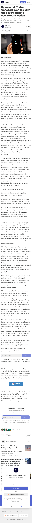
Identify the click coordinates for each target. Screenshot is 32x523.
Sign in (28, 2)
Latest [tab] (7, 441)
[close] (27, 468)
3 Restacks (19, 429)
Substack (8, 519)
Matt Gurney (11, 453)
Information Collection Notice (21, 500)
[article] (16, 450)
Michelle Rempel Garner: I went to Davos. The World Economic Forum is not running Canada (12, 461)
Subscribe (23, 2)
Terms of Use (24, 498)
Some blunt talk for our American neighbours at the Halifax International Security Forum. (11, 450)
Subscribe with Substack (17, 494)
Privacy (14, 512)
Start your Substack (12, 515)
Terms (18, 512)
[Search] (29, 441)
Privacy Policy (17, 501)
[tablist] (9, 441)
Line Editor (7, 25)
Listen (28, 26)
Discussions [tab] (13, 441)
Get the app (24, 515)
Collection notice (25, 512)
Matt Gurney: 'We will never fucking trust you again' (10, 447)
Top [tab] (3, 441)
